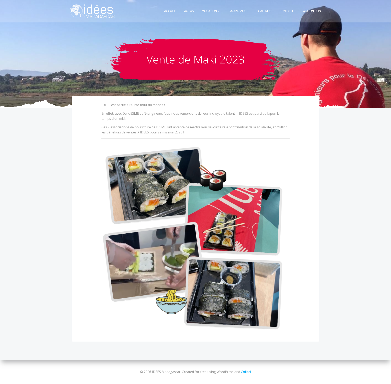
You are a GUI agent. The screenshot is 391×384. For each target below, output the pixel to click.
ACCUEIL (170, 11)
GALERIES (264, 11)
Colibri (246, 372)
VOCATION (209, 11)
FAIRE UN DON (311, 11)
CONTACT (286, 11)
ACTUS (189, 11)
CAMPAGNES (237, 11)
